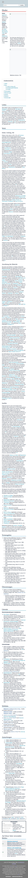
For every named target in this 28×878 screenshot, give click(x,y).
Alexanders (9, 477)
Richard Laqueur (7, 663)
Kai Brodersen (7, 659)
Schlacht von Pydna (13, 376)
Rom (3, 113)
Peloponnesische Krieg (14, 337)
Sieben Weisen (16, 321)
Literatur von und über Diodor (10, 715)
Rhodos (5, 305)
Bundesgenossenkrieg (6, 388)
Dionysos (21, 291)
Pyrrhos (21, 335)
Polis (16, 109)
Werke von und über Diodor (9, 717)
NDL (10, 818)
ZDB (22, 649)
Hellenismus (4, 36)
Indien (21, 282)
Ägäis (20, 304)
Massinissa (17, 377)
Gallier (3, 302)
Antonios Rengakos (14, 621)
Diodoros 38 (14, 628)
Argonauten (10, 293)
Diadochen (23, 236)
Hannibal (12, 369)
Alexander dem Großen (13, 343)
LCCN (22, 817)
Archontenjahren (19, 460)
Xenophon (4, 526)
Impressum (8, 876)
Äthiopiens (19, 284)
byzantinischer (8, 147)
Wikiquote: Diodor (8, 713)
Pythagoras (9, 324)
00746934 (13, 818)
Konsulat (5, 161)
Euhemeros (6, 316)
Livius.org (23, 731)
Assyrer (20, 279)
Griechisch (21, 135)
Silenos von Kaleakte (19, 484)
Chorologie (4, 276)
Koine (11, 209)
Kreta (24, 304)
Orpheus (9, 317)
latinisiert (4, 22)
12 (5, 431)
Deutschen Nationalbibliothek (10, 716)
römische (5, 240)
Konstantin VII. (8, 149)
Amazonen (8, 283)
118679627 (16, 817)
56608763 (22, 818)
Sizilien (3, 110)
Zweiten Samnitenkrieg (18, 350)
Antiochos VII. (5, 383)
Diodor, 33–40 (8, 726)
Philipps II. (12, 340)
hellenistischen (12, 167)
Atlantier (5, 289)
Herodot (15, 525)
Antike (10, 164)
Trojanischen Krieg (6, 269)
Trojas (16, 319)
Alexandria (10, 121)
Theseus (16, 293)
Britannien (10, 301)
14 (16, 452)
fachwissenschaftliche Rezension (11, 671)
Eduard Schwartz (16, 426)
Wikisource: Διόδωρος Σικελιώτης (12, 709)
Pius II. (19, 43)
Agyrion (19, 109)
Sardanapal (4, 282)
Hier (16, 865)
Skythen (3, 283)
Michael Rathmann (8, 673)
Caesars (4, 160)
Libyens (15, 287)
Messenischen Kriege (6, 321)
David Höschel (7, 153)
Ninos (16, 280)
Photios (10, 152)
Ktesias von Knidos (14, 455)
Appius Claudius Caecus (14, 351)
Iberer (8, 302)
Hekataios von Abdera (6, 398)
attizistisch (17, 204)
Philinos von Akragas (8, 516)
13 (24, 435)
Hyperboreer (15, 283)
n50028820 (4, 818)
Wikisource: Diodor (8, 711)
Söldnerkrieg (6, 367)
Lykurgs (18, 320)
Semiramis (20, 280)
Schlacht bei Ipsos (6, 347)
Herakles (4, 293)
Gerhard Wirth (7, 682)
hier (11, 865)
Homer (3, 317)
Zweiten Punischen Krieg (14, 370)
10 (8, 305)
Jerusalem (18, 381)
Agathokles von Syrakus (11, 348)
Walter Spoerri (12, 773)
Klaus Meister (20, 419)
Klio (19, 674)
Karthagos (17, 380)
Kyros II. (9, 323)
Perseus (4, 376)
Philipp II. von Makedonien (7, 236)
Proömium (16, 436)
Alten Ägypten (18, 276)
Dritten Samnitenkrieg (13, 362)
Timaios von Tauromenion (7, 471)
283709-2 (6, 650)
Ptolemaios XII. (21, 120)
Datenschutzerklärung (17, 876)
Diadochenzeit (22, 197)
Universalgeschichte (6, 142)
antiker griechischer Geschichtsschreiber (5, 31)
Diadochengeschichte (6, 346)
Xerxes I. (22, 328)
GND (13, 817)
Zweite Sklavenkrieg (14, 387)
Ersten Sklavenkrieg (19, 384)
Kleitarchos (4, 478)
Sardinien (4, 301)
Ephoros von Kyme (11, 469)
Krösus (19, 323)
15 (2, 483)
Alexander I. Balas (10, 378)
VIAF (18, 818)
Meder (3, 280)
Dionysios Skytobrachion (9, 501)
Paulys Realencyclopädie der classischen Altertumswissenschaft (12, 630)
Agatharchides (7, 521)
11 (12, 426)
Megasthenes (23, 455)
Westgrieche (4, 109)
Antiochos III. (12, 374)
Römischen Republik (11, 335)
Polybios (13, 199)
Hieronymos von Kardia (20, 195)
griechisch (4, 15)
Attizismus (11, 211)
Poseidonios (10, 201)
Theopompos (5, 474)
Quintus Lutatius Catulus (11, 389)
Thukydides (19, 525)
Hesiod (22, 316)
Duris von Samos (19, 201)
